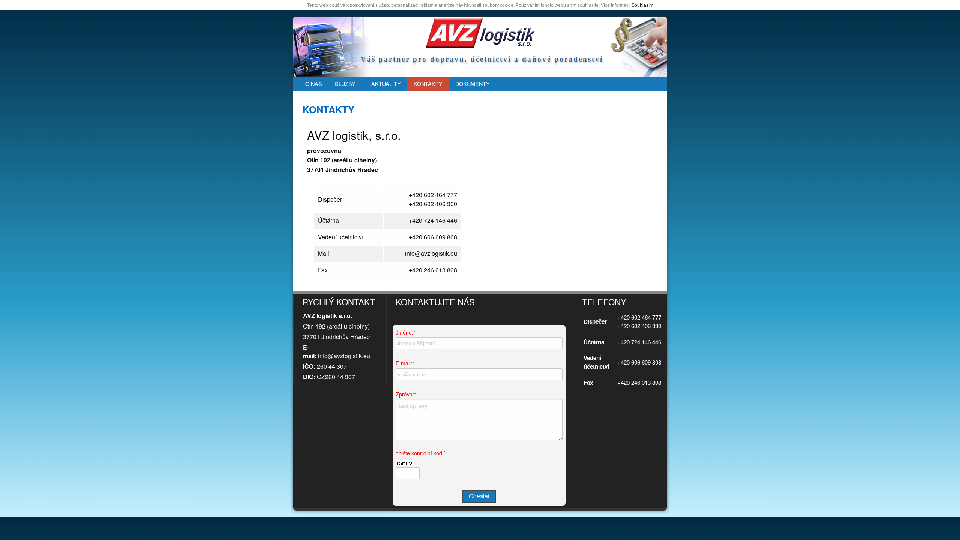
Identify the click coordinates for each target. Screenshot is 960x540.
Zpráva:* (406, 394)
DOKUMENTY (472, 83)
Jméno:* (405, 332)
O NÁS (313, 83)
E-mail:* (405, 363)
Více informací (615, 5)
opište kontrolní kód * (421, 453)
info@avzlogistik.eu (344, 355)
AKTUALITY (386, 83)
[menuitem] (313, 83)
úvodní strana (480, 33)
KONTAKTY (428, 83)
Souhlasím (642, 5)
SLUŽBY (345, 83)
